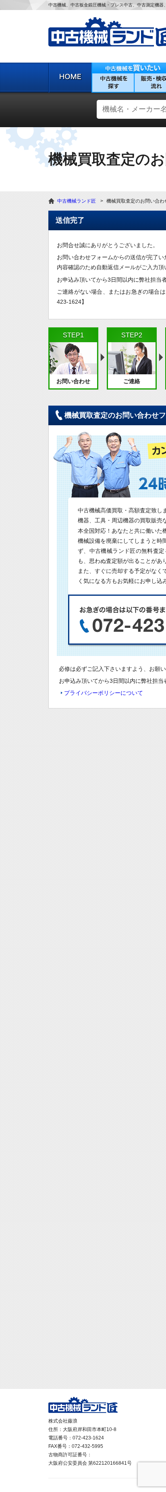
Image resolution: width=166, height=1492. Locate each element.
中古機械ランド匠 (76, 201)
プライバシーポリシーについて (103, 693)
